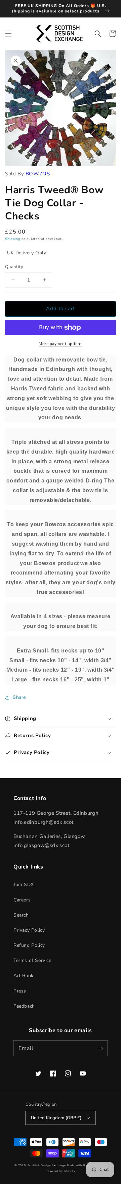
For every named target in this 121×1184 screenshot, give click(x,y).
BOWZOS (38, 173)
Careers (22, 900)
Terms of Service (32, 960)
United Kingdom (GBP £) (56, 1118)
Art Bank (23, 975)
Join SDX (23, 884)
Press (19, 991)
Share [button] (19, 697)
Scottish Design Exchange (47, 1165)
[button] (8, 33)
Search (21, 915)
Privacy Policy (29, 930)
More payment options (60, 343)
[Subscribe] (100, 1048)
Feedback (24, 1006)
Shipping (13, 239)
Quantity (14, 267)
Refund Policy (29, 945)
